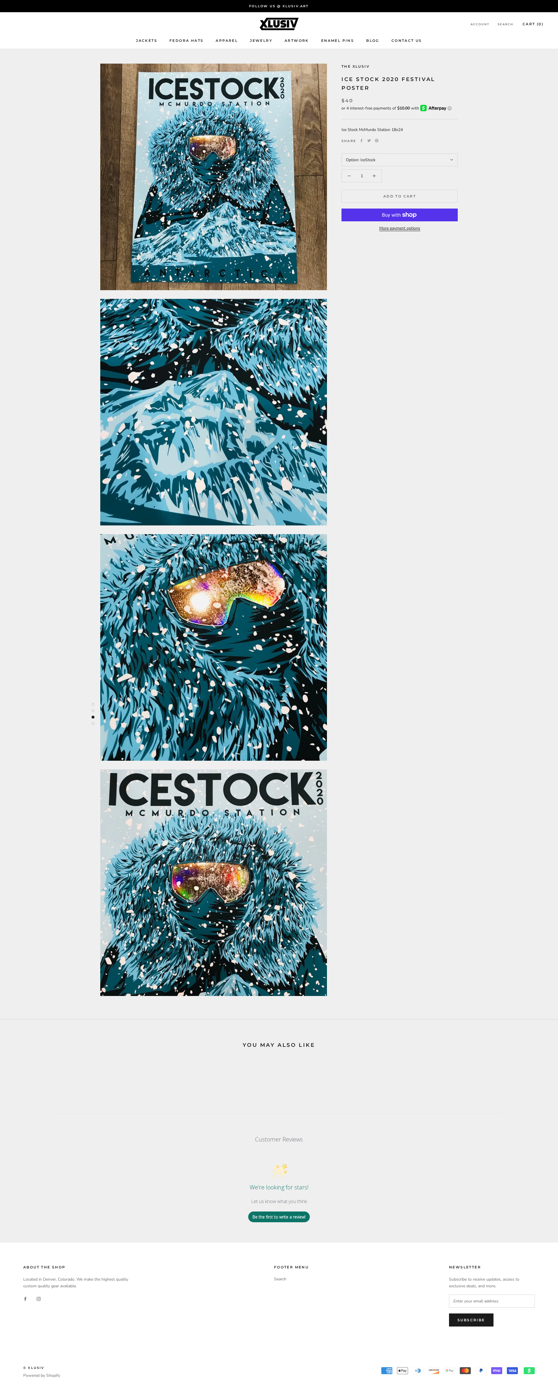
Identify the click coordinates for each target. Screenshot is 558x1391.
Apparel (227, 40)
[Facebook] (361, 140)
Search (505, 24)
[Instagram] (39, 1298)
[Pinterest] (376, 140)
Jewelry (261, 40)
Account (480, 24)
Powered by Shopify (41, 1375)
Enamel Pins (337, 40)
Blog (372, 40)
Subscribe (471, 1320)
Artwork (297, 40)
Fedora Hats (186, 40)
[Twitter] (369, 140)
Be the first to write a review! (279, 1217)
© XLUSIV (33, 1368)
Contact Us (406, 40)
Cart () (533, 24)
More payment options (399, 228)
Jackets (146, 40)
